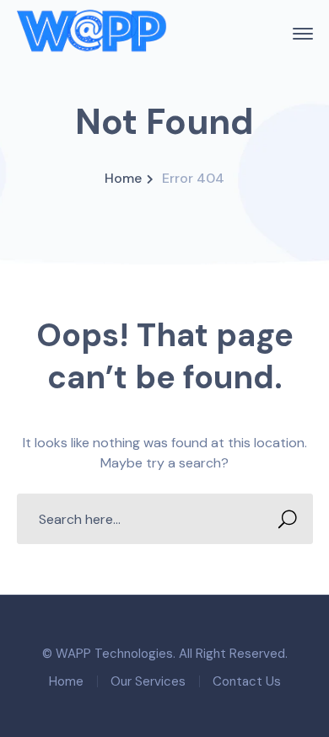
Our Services (148, 681)
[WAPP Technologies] (92, 32)
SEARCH (287, 518)
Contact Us (247, 681)
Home (123, 178)
